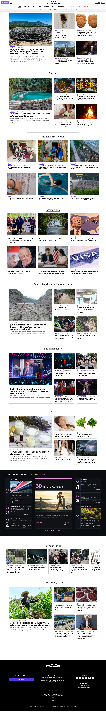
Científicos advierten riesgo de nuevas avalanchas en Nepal (86, 337)
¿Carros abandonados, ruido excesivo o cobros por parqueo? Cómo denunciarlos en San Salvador (52, 167)
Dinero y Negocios (71, 706)
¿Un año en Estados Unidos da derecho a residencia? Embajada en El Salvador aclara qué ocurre (52, 273)
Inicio (19, 6)
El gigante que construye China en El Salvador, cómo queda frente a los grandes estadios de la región (27, 51)
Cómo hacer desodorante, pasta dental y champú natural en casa (29, 453)
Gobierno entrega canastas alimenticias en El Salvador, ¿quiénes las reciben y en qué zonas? (64, 608)
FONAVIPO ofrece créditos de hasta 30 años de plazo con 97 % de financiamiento (64, 635)
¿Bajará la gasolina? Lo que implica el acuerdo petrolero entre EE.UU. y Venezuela (84, 239)
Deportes (71, 6)
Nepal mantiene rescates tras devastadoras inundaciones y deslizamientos (64, 337)
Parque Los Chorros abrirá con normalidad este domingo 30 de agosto (30, 114)
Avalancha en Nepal (35, 9)
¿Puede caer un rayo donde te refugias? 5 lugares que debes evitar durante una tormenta (86, 460)
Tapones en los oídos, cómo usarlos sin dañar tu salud (63, 435)
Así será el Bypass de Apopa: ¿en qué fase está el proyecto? (63, 61)
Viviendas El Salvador (66, 9)
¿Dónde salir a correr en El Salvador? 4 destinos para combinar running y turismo (63, 124)
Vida (53, 6)
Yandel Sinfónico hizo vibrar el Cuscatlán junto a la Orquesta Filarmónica (64, 373)
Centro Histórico (76, 9)
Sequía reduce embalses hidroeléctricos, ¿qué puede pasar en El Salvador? (83, 199)
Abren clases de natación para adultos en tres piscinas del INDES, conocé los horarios (52, 199)
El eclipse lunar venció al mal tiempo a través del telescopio (36, 569)
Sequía (27, 9)
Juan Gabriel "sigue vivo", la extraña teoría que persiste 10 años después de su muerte (64, 399)
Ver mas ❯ (52, 684)
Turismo (34, 6)
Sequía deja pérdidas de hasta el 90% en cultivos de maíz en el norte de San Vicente (30, 624)
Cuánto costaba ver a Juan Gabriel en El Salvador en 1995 (86, 398)
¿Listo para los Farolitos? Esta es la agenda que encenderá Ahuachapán (86, 98)
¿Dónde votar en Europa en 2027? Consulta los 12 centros (21, 199)
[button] (97, 562)
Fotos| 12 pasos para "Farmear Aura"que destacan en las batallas (57, 569)
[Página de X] (80, 678)
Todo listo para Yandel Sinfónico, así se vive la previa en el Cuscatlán (86, 373)
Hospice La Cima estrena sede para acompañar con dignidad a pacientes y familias (20, 167)
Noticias (26, 6)
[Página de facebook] (77, 678)
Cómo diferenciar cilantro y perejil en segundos (85, 435)
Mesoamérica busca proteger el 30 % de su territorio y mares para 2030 (52, 239)
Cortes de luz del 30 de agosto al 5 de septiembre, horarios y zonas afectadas (85, 61)
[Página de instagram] (83, 678)
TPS (42, 9)
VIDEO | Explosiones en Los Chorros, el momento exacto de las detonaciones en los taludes (84, 167)
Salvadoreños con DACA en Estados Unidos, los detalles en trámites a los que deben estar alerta (21, 240)
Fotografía (10, 565)
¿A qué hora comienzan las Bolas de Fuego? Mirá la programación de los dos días (86, 124)
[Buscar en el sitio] (11, 2)
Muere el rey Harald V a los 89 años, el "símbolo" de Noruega (19, 272)
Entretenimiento (61, 6)
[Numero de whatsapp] (86, 678)
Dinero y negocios (44, 6)
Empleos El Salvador (54, 9)
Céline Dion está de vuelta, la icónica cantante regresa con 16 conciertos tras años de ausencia (29, 391)
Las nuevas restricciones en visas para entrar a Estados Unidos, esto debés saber (84, 272)
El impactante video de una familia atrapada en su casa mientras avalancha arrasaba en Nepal (86, 310)
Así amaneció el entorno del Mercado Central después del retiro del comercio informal (79, 570)
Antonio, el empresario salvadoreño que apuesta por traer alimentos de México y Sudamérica (86, 636)
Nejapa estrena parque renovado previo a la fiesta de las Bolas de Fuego (64, 98)
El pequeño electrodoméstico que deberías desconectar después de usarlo (62, 35)
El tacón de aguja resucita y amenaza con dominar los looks (63, 460)
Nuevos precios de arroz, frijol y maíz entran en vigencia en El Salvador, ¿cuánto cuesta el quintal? (86, 608)
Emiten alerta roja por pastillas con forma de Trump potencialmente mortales (86, 34)
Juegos (46, 9)
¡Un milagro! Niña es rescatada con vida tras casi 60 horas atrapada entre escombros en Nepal (29, 326)
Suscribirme (21, 679)
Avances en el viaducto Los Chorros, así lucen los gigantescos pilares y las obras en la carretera (15, 570)
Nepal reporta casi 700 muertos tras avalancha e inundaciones (62, 309)
